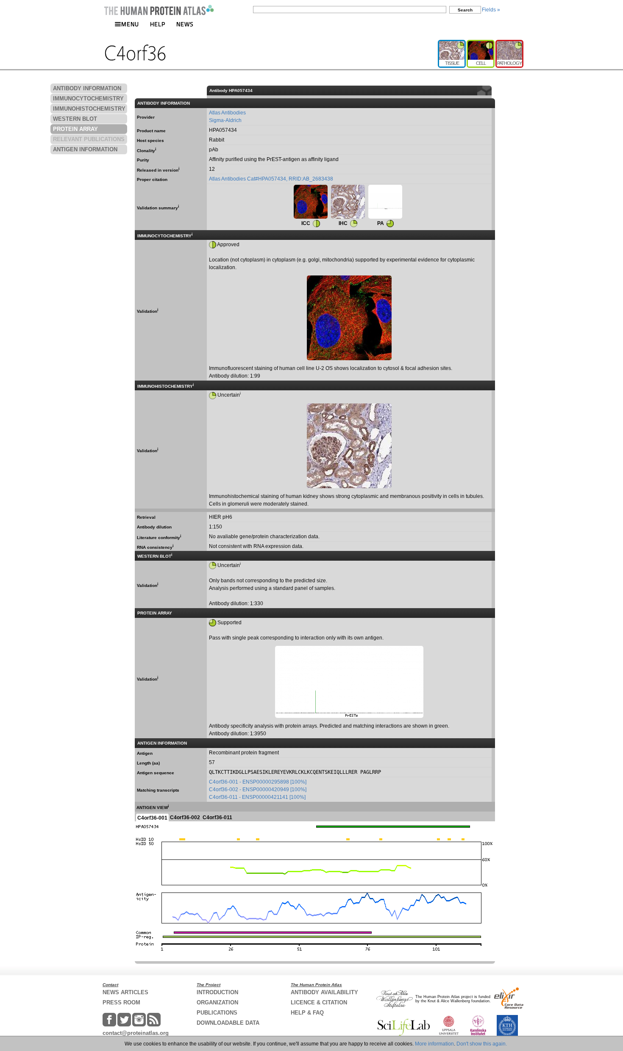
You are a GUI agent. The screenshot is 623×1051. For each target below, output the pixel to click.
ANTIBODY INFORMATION (87, 88)
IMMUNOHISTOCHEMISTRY (89, 109)
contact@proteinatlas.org (136, 1033)
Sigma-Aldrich (225, 120)
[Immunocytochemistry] (311, 202)
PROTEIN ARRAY (75, 129)
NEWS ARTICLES (125, 992)
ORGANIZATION (217, 1002)
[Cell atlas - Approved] (481, 43)
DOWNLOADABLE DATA (228, 1023)
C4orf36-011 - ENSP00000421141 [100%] (257, 797)
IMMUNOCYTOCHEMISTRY (88, 98)
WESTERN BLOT (75, 119)
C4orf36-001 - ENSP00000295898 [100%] (257, 782)
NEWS (185, 23)
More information (434, 1044)
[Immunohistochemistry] (348, 202)
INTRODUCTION (217, 992)
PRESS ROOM (121, 1002)
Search (465, 10)
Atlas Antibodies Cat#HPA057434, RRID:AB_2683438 (271, 179)
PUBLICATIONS (217, 1012)
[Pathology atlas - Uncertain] (509, 43)
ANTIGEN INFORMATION (85, 149)
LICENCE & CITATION (319, 1002)
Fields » (491, 10)
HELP (157, 23)
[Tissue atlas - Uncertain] (452, 43)
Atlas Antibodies (227, 113)
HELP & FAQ (307, 1012)
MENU (130, 23)
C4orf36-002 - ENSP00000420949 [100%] (257, 789)
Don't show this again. (481, 1044)
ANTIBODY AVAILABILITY (324, 992)
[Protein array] (385, 202)
